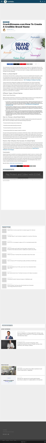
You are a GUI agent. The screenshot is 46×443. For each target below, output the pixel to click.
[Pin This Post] (23, 63)
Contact (7, 440)
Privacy (11, 440)
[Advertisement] (23, 11)
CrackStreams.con (19, 163)
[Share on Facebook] (10, 63)
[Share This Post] (16, 63)
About (3, 440)
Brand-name (12, 163)
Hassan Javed (10, 29)
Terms (15, 440)
